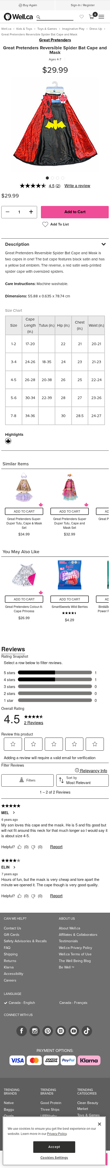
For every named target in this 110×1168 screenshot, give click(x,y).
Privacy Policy (57, 1133)
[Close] (99, 1124)
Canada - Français (73, 1002)
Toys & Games (88, 1115)
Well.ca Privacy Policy (75, 947)
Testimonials (68, 941)
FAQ (7, 947)
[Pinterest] (47, 1031)
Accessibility (13, 973)
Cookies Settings (54, 1157)
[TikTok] (87, 1031)
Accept (54, 1146)
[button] (7, 212)
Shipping (11, 954)
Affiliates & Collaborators (78, 934)
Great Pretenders (55, 40)
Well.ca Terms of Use (75, 954)
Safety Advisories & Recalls (25, 941)
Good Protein (50, 1103)
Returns (10, 961)
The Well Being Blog (75, 961)
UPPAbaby (48, 1116)
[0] (91, 17)
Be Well (66, 967)
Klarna (9, 967)
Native (9, 1103)
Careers (10, 980)
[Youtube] (74, 1031)
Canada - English (22, 1002)
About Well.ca (69, 928)
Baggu (9, 1109)
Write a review (77, 186)
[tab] (55, 244)
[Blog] (61, 1031)
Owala (9, 1116)
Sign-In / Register (83, 5)
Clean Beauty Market (87, 1105)
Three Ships (50, 1109)
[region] (54, 1140)
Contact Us (12, 928)
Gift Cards (11, 934)
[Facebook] (21, 1031)
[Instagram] (34, 1031)
